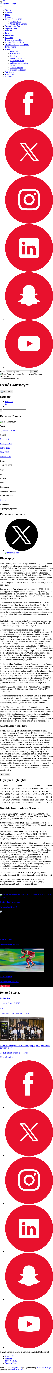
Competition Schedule (19, 24)
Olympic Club (11, 28)
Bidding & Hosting (18, 70)
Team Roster (15, 21)
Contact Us (9, 77)
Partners (8, 31)
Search (3, 371)
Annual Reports (16, 67)
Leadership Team (17, 61)
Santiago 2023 (6, 443)
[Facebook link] (12, 553)
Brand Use (9, 74)
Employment (10, 47)
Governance (15, 54)
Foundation (9, 35)
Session (13, 65)
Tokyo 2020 (5, 448)
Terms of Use (10, 1363)
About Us (9, 49)
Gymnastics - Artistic (8, 430)
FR (4, 1)
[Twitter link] (21, 550)
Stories (8, 10)
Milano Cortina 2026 (13, 19)
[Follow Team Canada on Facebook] (29, 127)
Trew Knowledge (44, 1367)
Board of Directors (17, 58)
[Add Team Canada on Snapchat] (29, 319)
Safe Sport (9, 72)
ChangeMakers (16, 1367)
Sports (7, 15)
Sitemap (8, 1358)
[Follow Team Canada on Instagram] (29, 223)
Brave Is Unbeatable (13, 40)
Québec (3, 500)
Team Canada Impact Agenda (17, 44)
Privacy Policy (11, 1361)
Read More (5, 774)
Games (8, 17)
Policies (13, 56)
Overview (14, 51)
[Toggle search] (1, 6)
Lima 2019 (4, 452)
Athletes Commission (19, 63)
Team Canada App (12, 26)
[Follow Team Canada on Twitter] (29, 175)
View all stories (6, 1057)
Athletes (8, 12)
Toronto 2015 (5, 456)
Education (9, 38)
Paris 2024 (4, 439)
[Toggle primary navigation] (1, 1)
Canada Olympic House (15, 42)
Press (7, 33)
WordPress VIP (16, 1370)
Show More (5, 986)
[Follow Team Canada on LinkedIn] (29, 271)
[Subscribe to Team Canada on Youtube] (29, 367)
